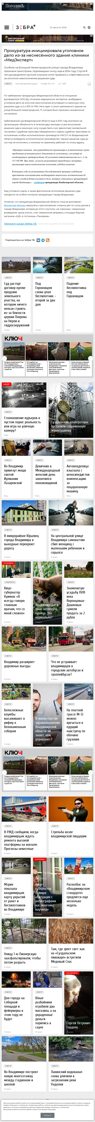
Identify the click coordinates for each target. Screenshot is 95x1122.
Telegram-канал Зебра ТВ (20, 223)
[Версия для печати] (89, 84)
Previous (4, 358)
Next (90, 358)
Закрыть (47, 1115)
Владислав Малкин (14, 205)
